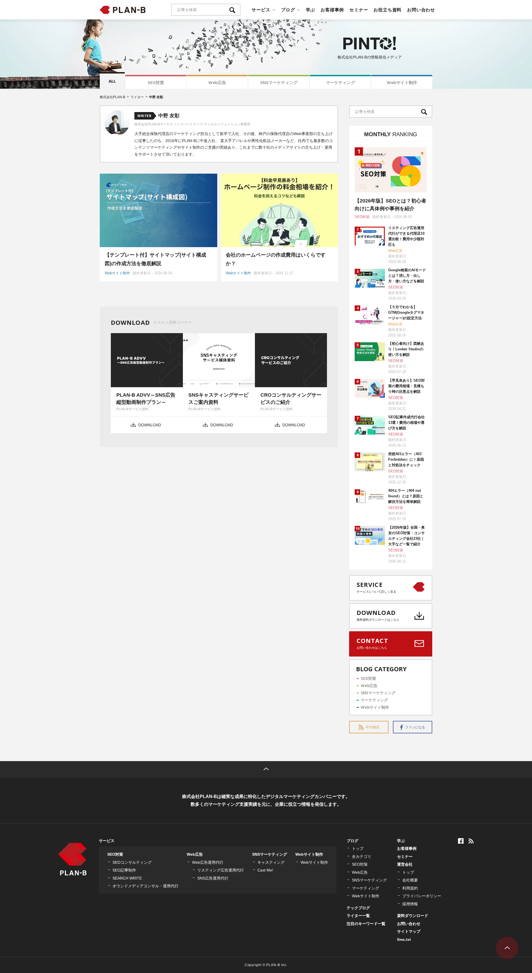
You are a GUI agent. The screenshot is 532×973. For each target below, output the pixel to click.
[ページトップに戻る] (266, 769)
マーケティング (340, 82)
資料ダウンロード (412, 915)
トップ (358, 848)
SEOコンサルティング (132, 862)
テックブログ (358, 908)
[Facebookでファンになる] (461, 840)
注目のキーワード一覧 (366, 923)
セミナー (358, 10)
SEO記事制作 (124, 870)
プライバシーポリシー (421, 896)
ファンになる (415, 727)
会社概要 (410, 880)
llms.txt (404, 939)
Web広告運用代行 (207, 862)
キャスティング (271, 862)
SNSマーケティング (279, 82)
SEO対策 (156, 82)
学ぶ (310, 10)
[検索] (235, 10)
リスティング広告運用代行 (220, 870)
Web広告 (217, 82)
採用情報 (410, 904)
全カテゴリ (361, 856)
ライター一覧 (358, 915)
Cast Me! (265, 870)
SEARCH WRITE (127, 878)
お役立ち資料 (387, 10)
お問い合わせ (421, 10)
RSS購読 (372, 727)
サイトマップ (408, 931)
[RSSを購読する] (471, 840)
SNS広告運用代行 (212, 878)
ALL (112, 81)
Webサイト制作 (402, 82)
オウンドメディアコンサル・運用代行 (145, 886)
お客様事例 (332, 10)
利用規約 (410, 888)
